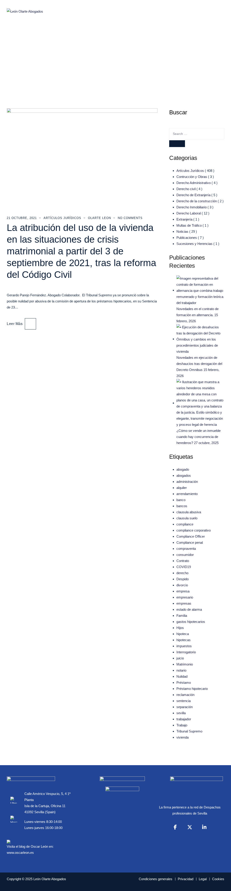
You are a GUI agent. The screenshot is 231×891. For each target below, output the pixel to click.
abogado (182, 469)
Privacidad (185, 879)
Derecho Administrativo (193, 183)
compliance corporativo (193, 530)
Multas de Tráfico (189, 225)
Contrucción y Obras (191, 177)
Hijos (180, 628)
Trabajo (181, 725)
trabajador (183, 719)
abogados (183, 475)
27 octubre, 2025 (206, 443)
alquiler (181, 488)
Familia (181, 615)
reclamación (185, 695)
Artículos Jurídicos (62, 218)
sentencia (183, 701)
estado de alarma (189, 609)
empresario (184, 597)
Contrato (182, 561)
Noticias (182, 231)
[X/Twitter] (190, 827)
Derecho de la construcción (196, 201)
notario (181, 670)
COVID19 (183, 567)
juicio (180, 658)
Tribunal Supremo (189, 731)
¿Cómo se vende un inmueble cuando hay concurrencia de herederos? (198, 437)
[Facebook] (175, 827)
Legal (203, 879)
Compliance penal (189, 542)
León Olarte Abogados (49, 879)
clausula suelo (186, 518)
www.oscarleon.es (20, 852)
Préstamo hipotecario (192, 689)
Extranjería (184, 219)
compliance (184, 524)
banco (180, 500)
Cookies (218, 879)
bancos (181, 506)
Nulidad (181, 676)
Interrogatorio (186, 652)
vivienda (182, 737)
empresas (183, 603)
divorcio (182, 585)
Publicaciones (186, 237)
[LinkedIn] (204, 827)
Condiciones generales (155, 879)
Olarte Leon (99, 218)
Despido (182, 579)
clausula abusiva (188, 512)
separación (184, 707)
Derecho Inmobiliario (191, 207)
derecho (182, 573)
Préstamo (183, 682)
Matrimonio (184, 664)
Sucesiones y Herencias (194, 244)
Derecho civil (186, 189)
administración (187, 481)
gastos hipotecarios (190, 622)
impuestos (184, 646)
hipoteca (182, 634)
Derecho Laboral (188, 213)
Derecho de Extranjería (193, 195)
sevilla (181, 713)
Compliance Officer (190, 536)
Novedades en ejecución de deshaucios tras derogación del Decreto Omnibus (199, 364)
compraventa (186, 548)
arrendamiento (187, 494)
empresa (182, 591)
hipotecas (183, 640)
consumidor (185, 555)
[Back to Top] (221, 884)
